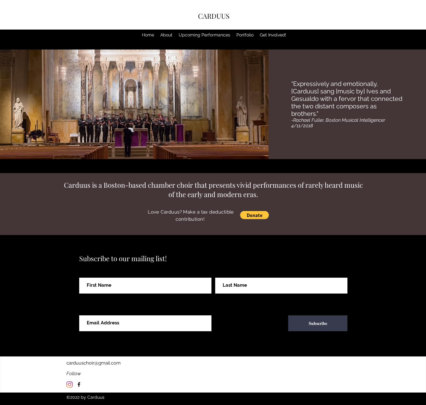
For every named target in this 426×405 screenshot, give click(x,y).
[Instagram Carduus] (69, 384)
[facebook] (79, 384)
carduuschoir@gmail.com (93, 363)
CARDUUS (214, 16)
